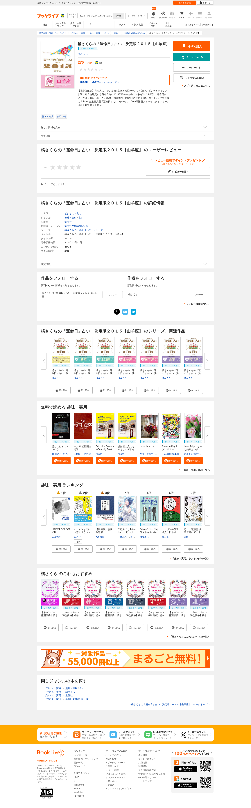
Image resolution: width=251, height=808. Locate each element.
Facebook (79, 795)
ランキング (79, 766)
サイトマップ (145, 780)
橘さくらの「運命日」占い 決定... (60, 373)
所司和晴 (100, 536)
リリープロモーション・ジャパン (156, 453)
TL (106, 24)
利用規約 (142, 766)
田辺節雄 (86, 453)
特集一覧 (78, 762)
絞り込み (72, 15)
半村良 (77, 453)
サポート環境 (112, 769)
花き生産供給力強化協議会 (197, 453)
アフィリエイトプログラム (118, 788)
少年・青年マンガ (60, 24)
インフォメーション (115, 777)
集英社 (68, 221)
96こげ (77, 536)
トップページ (80, 755)
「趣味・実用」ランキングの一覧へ (191, 558)
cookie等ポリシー (147, 777)
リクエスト (110, 784)
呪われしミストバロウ (60, 448)
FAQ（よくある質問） (116, 773)
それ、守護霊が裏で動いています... (192, 532)
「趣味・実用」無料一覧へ (195, 470)
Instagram (79, 784)
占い (81, 217)
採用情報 (142, 762)
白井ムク (134, 536)
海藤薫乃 (144, 536)
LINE (76, 777)
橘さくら (83, 53)
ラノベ (122, 24)
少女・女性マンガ (75, 24)
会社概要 (142, 755)
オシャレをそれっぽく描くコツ (82, 530)
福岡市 (99, 453)
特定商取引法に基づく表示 (151, 773)
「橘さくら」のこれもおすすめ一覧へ (189, 636)
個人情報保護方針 (147, 769)
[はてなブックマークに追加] (133, 314)
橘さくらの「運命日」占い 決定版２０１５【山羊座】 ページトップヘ (169, 704)
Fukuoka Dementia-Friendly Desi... (105, 448)
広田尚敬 (56, 536)
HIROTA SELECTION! (61, 530)
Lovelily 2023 (147, 446)
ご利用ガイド (208, 24)
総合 (45, 24)
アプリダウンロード (115, 762)
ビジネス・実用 (72, 213)
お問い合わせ (112, 780)
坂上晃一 (166, 536)
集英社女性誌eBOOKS (76, 225)
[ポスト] (117, 312)
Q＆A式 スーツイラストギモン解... (149, 530)
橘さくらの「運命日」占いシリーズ (83, 230)
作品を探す (110, 758)
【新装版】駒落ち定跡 (104, 530)
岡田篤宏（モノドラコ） (64, 453)
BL (91, 24)
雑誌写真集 (168, 24)
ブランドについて (147, 758)
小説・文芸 (137, 24)
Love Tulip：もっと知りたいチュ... (193, 448)
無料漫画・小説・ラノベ (86, 758)
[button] (61, 390)
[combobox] (96, 16)
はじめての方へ (192, 24)
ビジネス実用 (153, 24)
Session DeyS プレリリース (171, 448)
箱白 (186, 536)
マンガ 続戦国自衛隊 (82, 448)
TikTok (77, 788)
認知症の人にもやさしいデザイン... (126, 449)
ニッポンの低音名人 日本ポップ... (170, 532)
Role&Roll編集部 (170, 453)
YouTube (78, 791)
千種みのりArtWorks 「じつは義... (127, 532)
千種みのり (123, 536)
